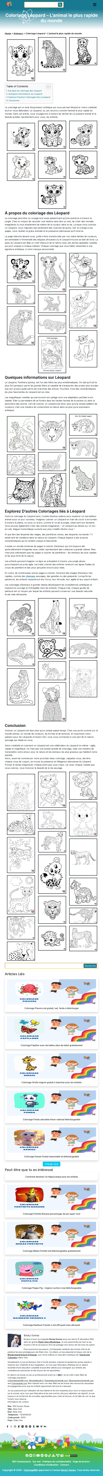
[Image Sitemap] (58, 1455)
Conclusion (14, 100)
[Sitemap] (53, 1455)
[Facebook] (7, 1426)
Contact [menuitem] (64, 1464)
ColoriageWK (31, 1470)
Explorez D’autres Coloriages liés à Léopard (29, 97)
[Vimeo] (41, 1426)
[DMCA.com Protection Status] (71, 1455)
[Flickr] (22, 1426)
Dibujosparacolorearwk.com (81, 1380)
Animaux (18, 33)
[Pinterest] (26, 1426)
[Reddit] (30, 1426)
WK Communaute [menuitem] (21, 1461)
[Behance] (45, 1426)
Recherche (90, 965)
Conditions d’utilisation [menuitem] (46, 1464)
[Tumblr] (34, 1426)
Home (8, 33)
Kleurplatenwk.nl (36, 1380)
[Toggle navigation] (94, 4)
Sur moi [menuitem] (37, 1461)
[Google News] (61, 1455)
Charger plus (51, 1164)
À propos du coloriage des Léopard (25, 91)
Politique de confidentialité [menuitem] (56, 1461)
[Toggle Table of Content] (47, 87)
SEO (60, 1375)
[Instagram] (15, 1426)
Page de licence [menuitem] (81, 1461)
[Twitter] (11, 1426)
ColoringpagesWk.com (18, 1380)
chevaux (30, 576)
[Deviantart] (19, 1426)
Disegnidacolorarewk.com (56, 1380)
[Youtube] (37, 1426)
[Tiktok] (49, 1455)
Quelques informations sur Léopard (25, 94)
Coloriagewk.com (19, 1383)
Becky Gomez (68, 1470)
